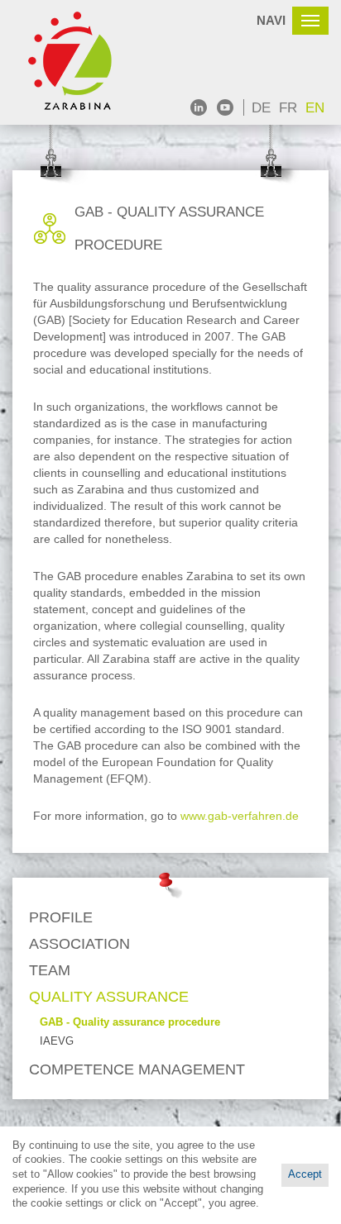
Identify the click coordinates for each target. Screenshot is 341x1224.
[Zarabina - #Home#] (77, 62)
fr (288, 108)
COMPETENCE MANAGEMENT (137, 1069)
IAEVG (57, 1041)
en (314, 108)
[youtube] (225, 107)
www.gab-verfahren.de (239, 815)
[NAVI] (310, 21)
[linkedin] (198, 107)
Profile (61, 917)
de (261, 108)
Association (79, 944)
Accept (305, 1174)
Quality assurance (109, 996)
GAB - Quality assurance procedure (130, 1022)
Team (49, 970)
